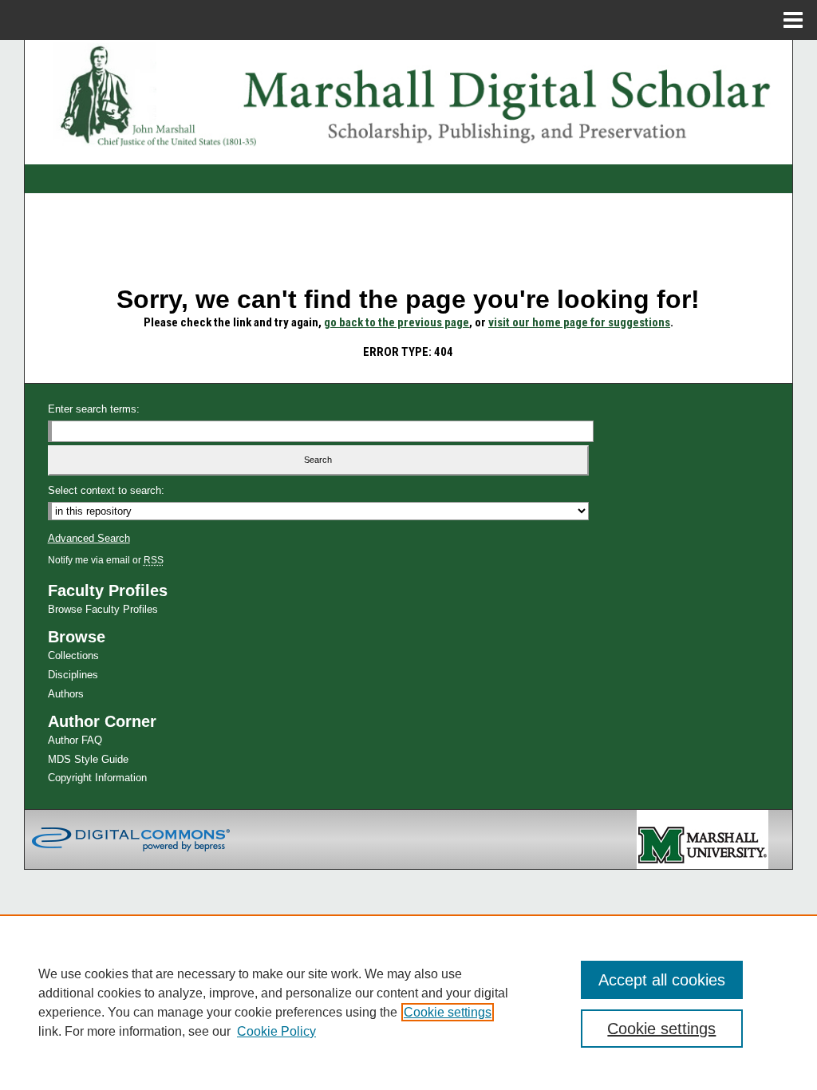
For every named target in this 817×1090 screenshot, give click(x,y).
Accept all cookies (661, 980)
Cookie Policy (276, 1031)
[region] (408, 1002)
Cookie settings (447, 1012)
